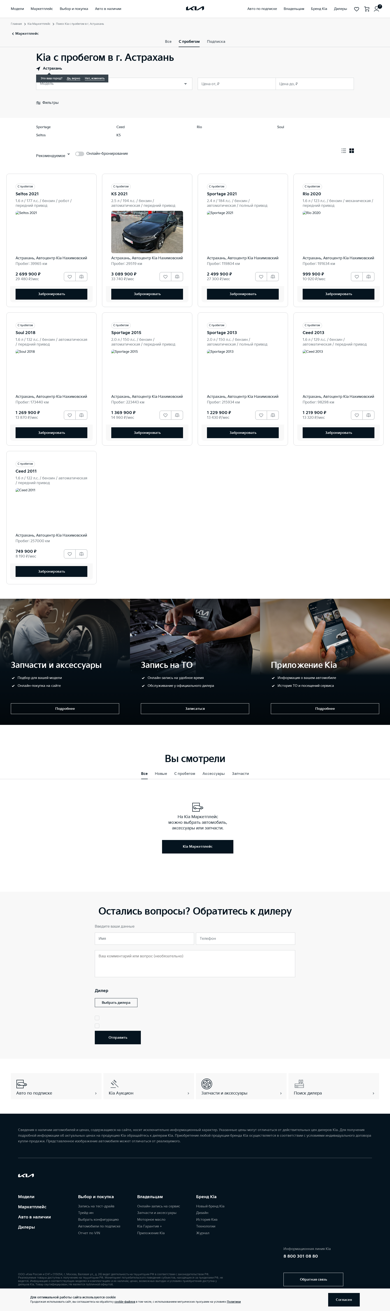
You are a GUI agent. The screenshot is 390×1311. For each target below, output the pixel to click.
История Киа (207, 1220)
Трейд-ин (85, 1213)
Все (168, 42)
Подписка (216, 42)
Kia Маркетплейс (39, 24)
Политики (234, 1302)
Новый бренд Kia (210, 1206)
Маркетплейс (32, 1207)
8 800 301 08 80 (300, 1256)
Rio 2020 (312, 194)
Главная (16, 24)
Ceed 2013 (313, 332)
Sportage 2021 (222, 194)
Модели (26, 1197)
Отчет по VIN (89, 1233)
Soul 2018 (25, 332)
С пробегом (189, 42)
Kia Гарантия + (149, 1226)
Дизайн (202, 1213)
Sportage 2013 (222, 332)
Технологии (205, 1226)
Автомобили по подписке (99, 1226)
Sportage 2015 (126, 332)
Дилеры (26, 1227)
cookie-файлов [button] (124, 1302)
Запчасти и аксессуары (156, 1213)
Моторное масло (151, 1220)
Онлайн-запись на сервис (158, 1206)
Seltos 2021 (27, 194)
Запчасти (240, 774)
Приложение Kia (151, 1233)
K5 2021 (119, 194)
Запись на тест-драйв (96, 1206)
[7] (376, 9)
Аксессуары (213, 774)
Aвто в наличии (34, 1217)
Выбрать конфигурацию (98, 1220)
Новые (161, 774)
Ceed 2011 (26, 471)
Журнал (202, 1233)
